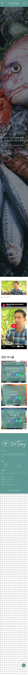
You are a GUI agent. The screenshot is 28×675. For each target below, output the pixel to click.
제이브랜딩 (18, 490)
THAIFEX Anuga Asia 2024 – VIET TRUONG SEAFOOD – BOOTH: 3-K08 (14, 368)
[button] (13, 375)
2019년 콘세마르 (14, 391)
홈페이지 (3, 145)
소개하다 (6, 465)
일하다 (19, 465)
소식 (8, 145)
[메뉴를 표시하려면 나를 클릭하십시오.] (24, 665)
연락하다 (20, 466)
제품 (5, 466)
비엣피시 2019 (13, 415)
